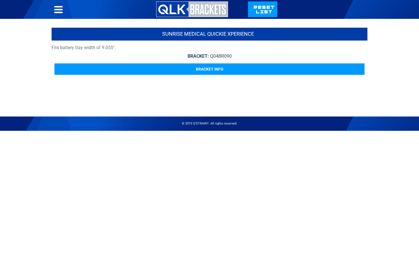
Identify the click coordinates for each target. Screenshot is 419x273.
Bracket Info (209, 69)
